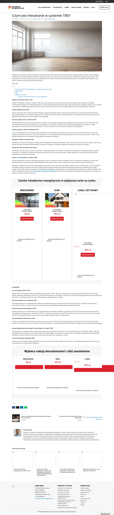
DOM (16, 93)
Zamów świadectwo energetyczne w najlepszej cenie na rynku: (33, 89)
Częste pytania (76, 7)
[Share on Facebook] (13, 407)
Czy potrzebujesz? (44, 7)
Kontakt (86, 7)
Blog (93, 7)
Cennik (67, 7)
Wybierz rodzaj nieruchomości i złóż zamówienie (32, 96)
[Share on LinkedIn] (21, 407)
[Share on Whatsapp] (25, 407)
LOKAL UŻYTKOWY (21, 95)
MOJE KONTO (99, 1)
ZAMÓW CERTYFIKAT (27, 218)
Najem (14, 132)
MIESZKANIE (18, 91)
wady (18, 157)
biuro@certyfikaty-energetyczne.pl (44, 498)
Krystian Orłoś (36, 19)
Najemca (31, 323)
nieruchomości (51, 19)
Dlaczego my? (57, 7)
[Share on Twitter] (17, 407)
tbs (14, 402)
